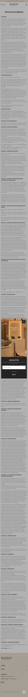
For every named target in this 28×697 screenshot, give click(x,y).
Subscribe (14, 371)
